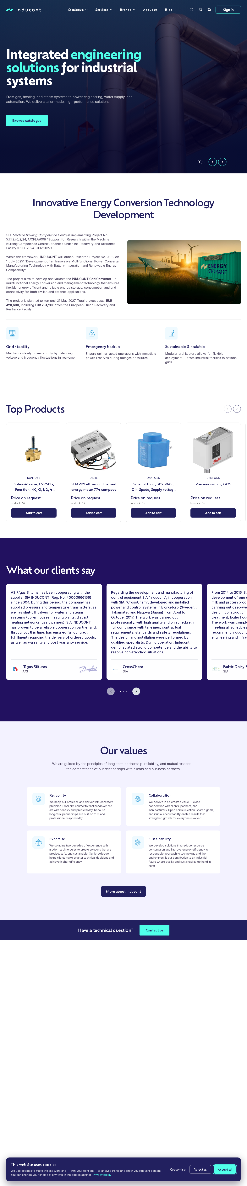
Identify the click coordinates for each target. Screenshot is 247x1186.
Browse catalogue (26, 117)
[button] (191, 9)
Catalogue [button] (76, 10)
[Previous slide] (213, 162)
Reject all (200, 1169)
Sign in (228, 9)
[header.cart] (209, 9)
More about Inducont (123, 891)
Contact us (154, 930)
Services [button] (101, 10)
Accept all (225, 1169)
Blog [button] (169, 10)
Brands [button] (125, 10)
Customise (177, 1169)
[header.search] (200, 9)
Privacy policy (102, 1174)
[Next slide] (222, 162)
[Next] (237, 409)
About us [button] (150, 10)
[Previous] (228, 409)
